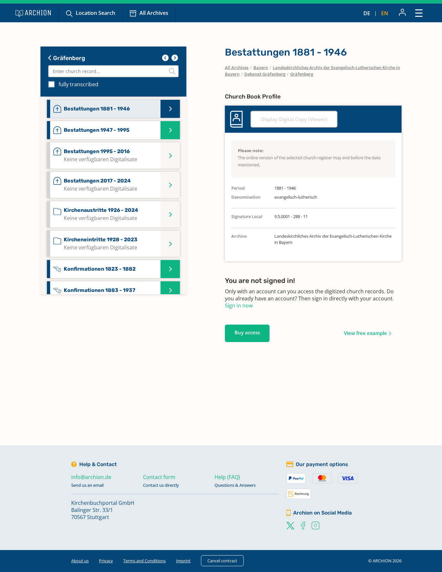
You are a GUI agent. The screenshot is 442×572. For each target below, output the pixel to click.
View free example (365, 333)
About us (80, 561)
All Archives (153, 12)
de (366, 13)
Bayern (260, 67)
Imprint (183, 561)
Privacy (106, 561)
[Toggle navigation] (418, 13)
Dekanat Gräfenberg (264, 74)
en (384, 13)
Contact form (159, 477)
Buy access (247, 332)
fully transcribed (78, 84)
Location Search (95, 12)
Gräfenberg (68, 58)
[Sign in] (402, 13)
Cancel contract (222, 561)
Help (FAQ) (227, 477)
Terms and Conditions (144, 561)
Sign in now (239, 305)
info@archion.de (91, 477)
